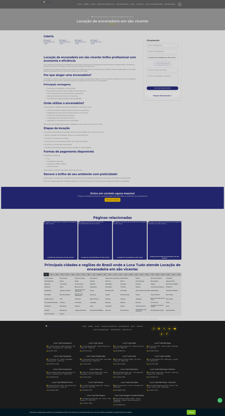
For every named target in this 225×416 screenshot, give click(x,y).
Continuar (191, 412)
